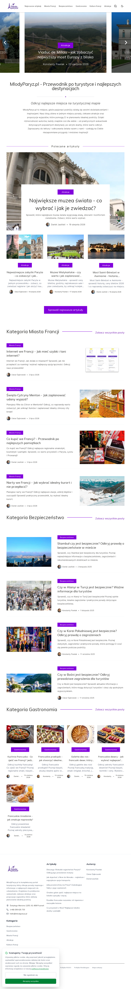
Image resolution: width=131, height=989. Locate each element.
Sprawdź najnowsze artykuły (65, 309)
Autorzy (91, 864)
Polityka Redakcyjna (81, 967)
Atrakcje (107, 6)
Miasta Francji (50, 6)
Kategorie (12, 920)
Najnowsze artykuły (33, 6)
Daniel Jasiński (92, 879)
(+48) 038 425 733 (17, 909)
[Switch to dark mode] (122, 6)
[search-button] (115, 6)
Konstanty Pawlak (94, 869)
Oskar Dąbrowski (93, 874)
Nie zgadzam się (31, 975)
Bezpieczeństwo (66, 6)
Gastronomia (81, 6)
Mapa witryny (97, 967)
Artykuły (51, 864)
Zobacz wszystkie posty (109, 332)
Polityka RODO (65, 967)
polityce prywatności (40, 969)
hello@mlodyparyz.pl (18, 914)
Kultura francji (95, 6)
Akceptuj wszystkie (31, 981)
